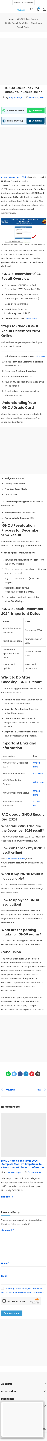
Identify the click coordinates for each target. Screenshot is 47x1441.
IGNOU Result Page (15, 858)
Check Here (31, 318)
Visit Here (38, 773)
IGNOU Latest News (26, 19)
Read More (7, 1196)
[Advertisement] (23, 61)
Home (11, 19)
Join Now (37, 110)
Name (5, 1263)
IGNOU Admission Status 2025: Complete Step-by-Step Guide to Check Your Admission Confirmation (23, 1164)
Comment (7, 1230)
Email (4, 1275)
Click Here (40, 356)
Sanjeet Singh (15, 97)
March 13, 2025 (36, 97)
